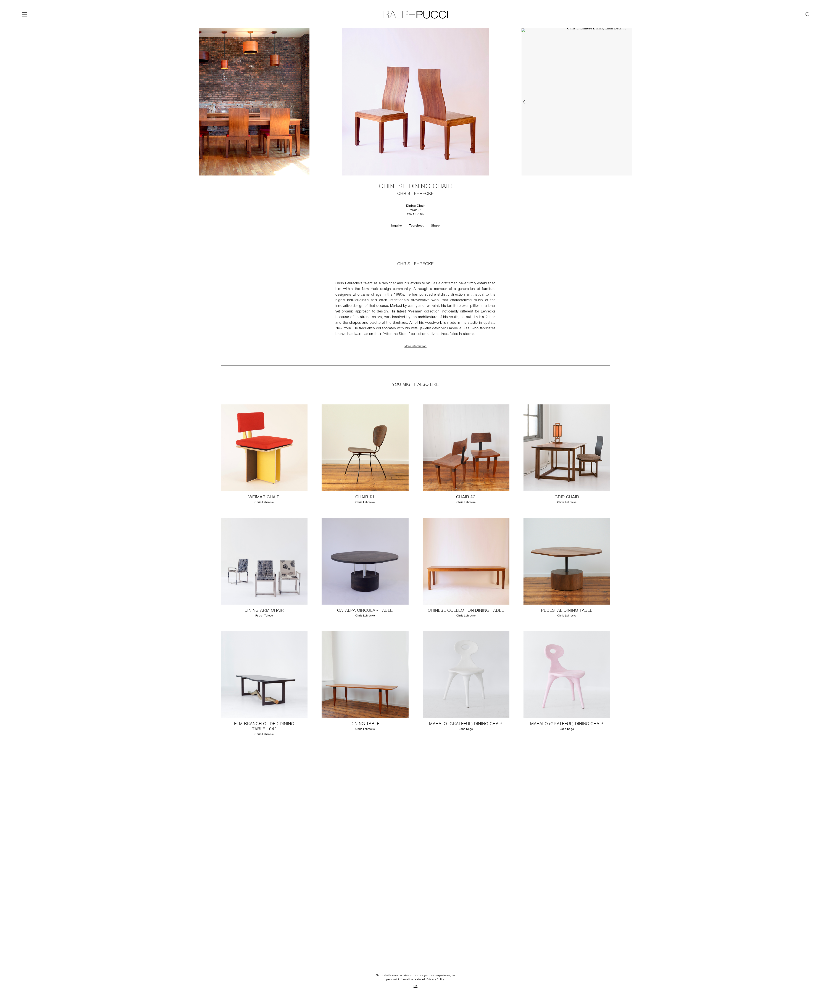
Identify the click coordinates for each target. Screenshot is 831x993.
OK (415, 986)
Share (435, 225)
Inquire (396, 225)
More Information (415, 346)
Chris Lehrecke (415, 194)
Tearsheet (416, 225)
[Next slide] (461, 102)
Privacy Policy (436, 979)
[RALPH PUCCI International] (415, 15)
